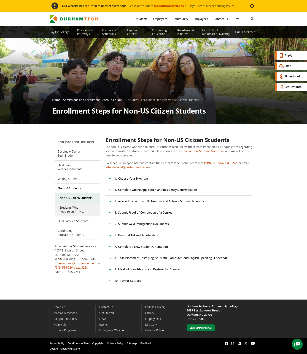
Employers (160, 19)
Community (180, 19)
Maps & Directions (65, 313)
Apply (288, 55)
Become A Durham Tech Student (70, 154)
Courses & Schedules (109, 32)
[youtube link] (253, 343)
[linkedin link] (239, 343)
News (102, 319)
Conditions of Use (78, 343)
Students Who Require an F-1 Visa (72, 210)
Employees (201, 19)
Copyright (98, 343)
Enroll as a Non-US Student (120, 100)
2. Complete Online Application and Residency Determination (155, 190)
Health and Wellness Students (70, 167)
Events (103, 325)
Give (236, 19)
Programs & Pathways (85, 32)
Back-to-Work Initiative (186, 32)
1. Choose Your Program (131, 178)
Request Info (293, 87)
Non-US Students (69, 188)
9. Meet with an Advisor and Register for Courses (147, 269)
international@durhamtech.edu (127, 167)
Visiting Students (69, 179)
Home (56, 100)
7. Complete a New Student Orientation (141, 247)
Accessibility (57, 343)
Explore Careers (132, 32)
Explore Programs (65, 330)
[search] (252, 19)
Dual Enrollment (246, 32)
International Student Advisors (201, 151)
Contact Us (221, 19)
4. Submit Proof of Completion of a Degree (143, 212)
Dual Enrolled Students (73, 221)
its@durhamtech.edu (169, 6)
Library (149, 313)
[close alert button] (252, 6)
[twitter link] (246, 343)
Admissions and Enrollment (81, 100)
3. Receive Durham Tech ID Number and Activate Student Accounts (159, 201)
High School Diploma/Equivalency (216, 32)
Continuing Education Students (71, 233)
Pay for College (59, 32)
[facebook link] (226, 343)
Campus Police (154, 330)
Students (141, 19)
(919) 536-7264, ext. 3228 (220, 163)
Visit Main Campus (201, 327)
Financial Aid (292, 76)
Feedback (146, 343)
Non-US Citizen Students (76, 198)
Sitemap (132, 343)
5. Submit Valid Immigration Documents (141, 224)
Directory (151, 325)
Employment (153, 319)
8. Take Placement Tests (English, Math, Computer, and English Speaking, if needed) (170, 258)
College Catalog (155, 307)
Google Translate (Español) (65, 348)
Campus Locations (65, 319)
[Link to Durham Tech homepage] (76, 19)
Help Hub (60, 325)
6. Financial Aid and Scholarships (136, 235)
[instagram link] (233, 343)
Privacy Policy (115, 343)
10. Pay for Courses (127, 281)
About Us (59, 307)
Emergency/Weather (112, 330)
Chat (287, 66)
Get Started (106, 313)
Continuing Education (159, 32)
